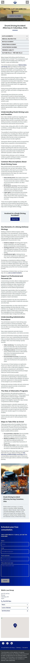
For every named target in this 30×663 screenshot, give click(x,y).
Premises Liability (8, 50)
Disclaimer (25, 647)
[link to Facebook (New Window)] (3, 643)
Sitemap (18, 647)
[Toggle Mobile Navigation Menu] (27, 2)
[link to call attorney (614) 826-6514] (2, 2)
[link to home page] (15, 2)
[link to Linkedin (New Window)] (12, 643)
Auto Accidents (7, 36)
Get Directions (6, 610)
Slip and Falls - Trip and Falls (12, 53)
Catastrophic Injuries (9, 47)
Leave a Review (6, 607)
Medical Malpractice (9, 39)
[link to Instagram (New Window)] (7, 643)
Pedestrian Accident (9, 44)
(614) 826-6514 (7, 601)
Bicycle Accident (7, 41)
